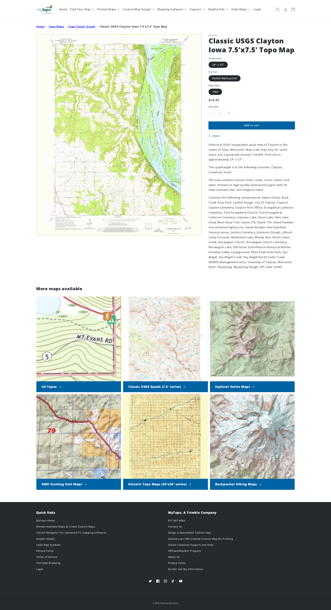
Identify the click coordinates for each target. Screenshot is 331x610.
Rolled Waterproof (224, 78)
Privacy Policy (177, 563)
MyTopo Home (45, 520)
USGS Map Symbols (48, 544)
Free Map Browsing (48, 563)
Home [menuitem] (63, 9)
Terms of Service (46, 557)
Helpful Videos (45, 538)
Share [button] (216, 135)
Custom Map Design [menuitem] (137, 9)
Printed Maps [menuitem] (106, 9)
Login (39, 569)
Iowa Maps (56, 26)
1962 (215, 91)
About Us (174, 557)
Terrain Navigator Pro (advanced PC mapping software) (71, 532)
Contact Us (175, 526)
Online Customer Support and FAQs (190, 544)
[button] (278, 9)
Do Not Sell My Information (185, 569)
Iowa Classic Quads (81, 26)
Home (40, 26)
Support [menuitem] (195, 9)
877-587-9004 (176, 520)
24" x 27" (218, 64)
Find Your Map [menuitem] (80, 9)
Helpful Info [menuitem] (216, 9)
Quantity (214, 106)
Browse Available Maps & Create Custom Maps (65, 526)
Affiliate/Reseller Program (184, 550)
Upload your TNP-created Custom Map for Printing (200, 538)
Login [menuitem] (257, 9)
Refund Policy (45, 550)
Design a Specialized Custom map (189, 532)
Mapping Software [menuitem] (170, 9)
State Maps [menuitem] (239, 9)
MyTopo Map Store (169, 603)
